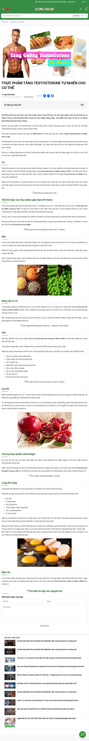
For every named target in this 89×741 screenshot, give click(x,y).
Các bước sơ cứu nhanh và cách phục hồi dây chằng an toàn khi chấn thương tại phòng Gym (49, 658)
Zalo (48, 95)
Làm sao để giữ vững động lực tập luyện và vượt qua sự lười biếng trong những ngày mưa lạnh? (50, 666)
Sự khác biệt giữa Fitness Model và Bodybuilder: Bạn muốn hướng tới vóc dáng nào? (47, 641)
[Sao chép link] (52, 95)
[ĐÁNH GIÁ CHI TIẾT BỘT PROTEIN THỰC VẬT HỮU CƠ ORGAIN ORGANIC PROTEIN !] (10, 722)
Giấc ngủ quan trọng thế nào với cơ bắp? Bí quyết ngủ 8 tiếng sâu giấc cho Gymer (45, 709)
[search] (85, 15)
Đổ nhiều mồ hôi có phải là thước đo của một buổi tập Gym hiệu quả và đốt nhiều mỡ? (47, 683)
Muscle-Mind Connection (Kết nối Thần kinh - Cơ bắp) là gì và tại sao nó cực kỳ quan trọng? (49, 675)
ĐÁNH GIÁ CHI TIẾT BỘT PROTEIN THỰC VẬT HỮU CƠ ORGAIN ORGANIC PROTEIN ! (46, 718)
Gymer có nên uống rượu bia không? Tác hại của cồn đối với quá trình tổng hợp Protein (47, 700)
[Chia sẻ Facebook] (44, 95)
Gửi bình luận (44, 626)
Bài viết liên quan (12, 638)
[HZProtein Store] (44, 9)
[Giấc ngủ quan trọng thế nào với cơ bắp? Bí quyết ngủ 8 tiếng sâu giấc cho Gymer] (10, 711)
